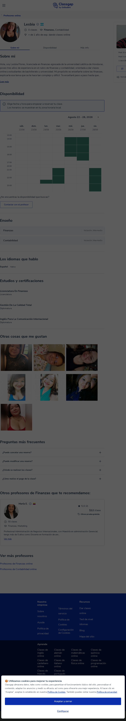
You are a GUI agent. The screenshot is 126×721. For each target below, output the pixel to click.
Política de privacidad (107, 692)
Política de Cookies (56, 692)
